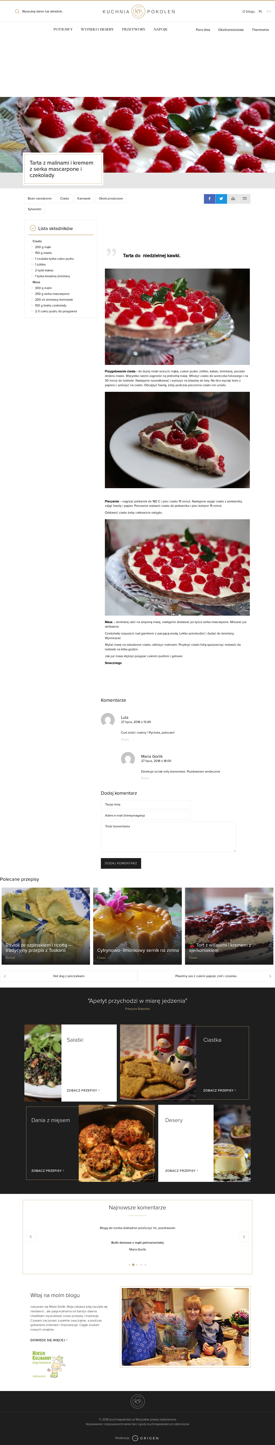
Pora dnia (203, 30)
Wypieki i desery (97, 29)
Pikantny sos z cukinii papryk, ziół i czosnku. (206, 976)
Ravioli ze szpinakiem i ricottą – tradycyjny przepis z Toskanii (38, 947)
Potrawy (63, 29)
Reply (125, 739)
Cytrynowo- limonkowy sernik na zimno (138, 950)
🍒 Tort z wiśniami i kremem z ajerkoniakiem (220, 947)
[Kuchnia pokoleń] (137, 10)
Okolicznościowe (231, 30)
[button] (31, 1237)
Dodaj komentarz (121, 863)
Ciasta (64, 199)
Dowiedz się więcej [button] (47, 1340)
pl (261, 11)
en (269, 11)
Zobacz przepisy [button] (82, 1091)
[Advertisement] (137, 67)
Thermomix (260, 30)
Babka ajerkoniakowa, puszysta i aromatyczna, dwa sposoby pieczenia (137, 1243)
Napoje (161, 29)
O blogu (249, 11)
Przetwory (134, 29)
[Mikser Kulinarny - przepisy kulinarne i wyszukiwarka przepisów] (48, 1364)
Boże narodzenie (40, 199)
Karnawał (83, 199)
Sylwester (34, 209)
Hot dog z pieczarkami (69, 976)
